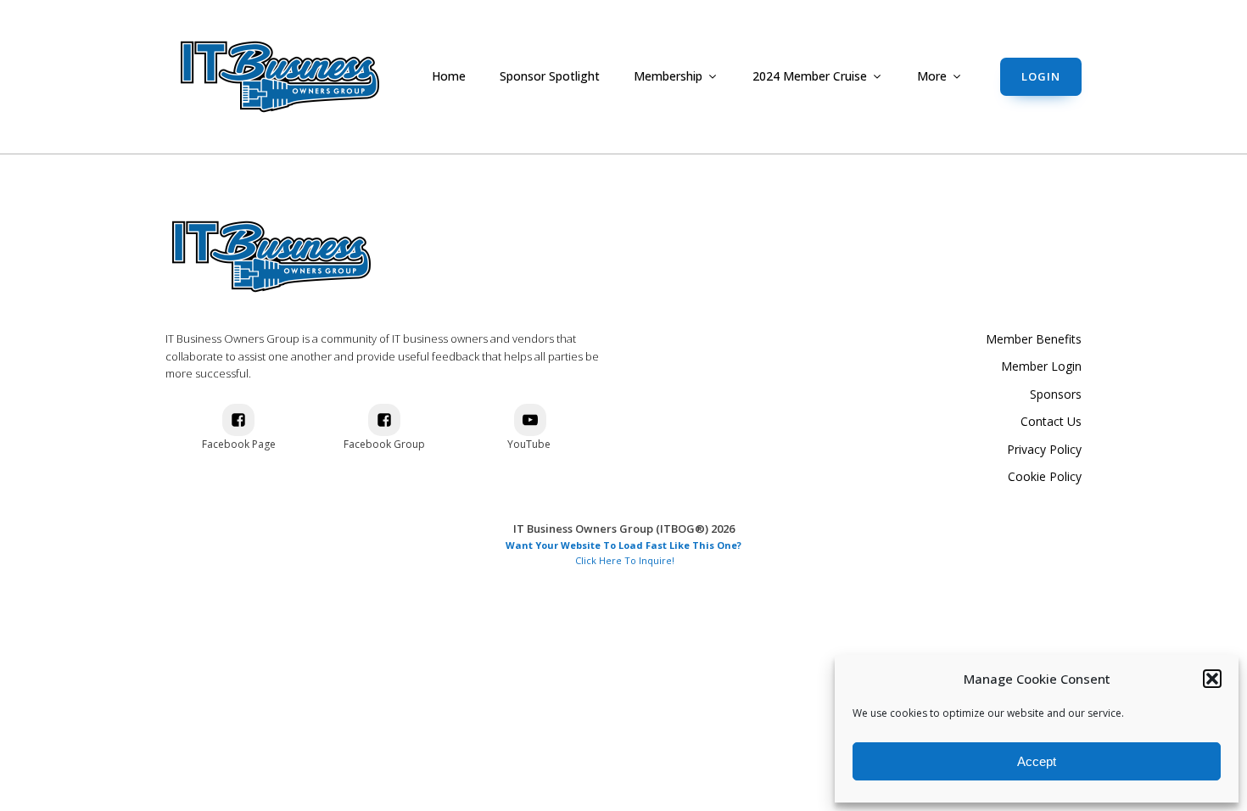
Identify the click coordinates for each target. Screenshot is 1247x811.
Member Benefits (1034, 339)
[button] (1212, 678)
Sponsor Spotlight (550, 76)
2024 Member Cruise (809, 76)
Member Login (1041, 366)
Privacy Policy (1044, 449)
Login (1040, 76)
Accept (1036, 761)
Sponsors (1056, 394)
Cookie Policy (1045, 476)
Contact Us (1051, 421)
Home (449, 76)
